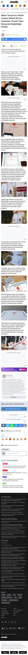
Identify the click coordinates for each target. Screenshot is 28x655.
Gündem (9, 12)
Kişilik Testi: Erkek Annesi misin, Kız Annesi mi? (12, 512)
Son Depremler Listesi (6, 545)
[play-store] (13, 628)
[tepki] (2, 439)
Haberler (3, 12)
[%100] (12, 5)
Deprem (9, 594)
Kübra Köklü (12, 34)
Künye (14, 613)
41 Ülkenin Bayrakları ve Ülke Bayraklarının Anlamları (13, 582)
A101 (16, 597)
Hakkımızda (3, 608)
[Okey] (8, 5)
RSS (14, 615)
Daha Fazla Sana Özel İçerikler (13, 408)
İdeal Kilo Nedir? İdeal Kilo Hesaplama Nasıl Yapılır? (12, 573)
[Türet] (20, 5)
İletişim (2, 617)
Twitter (3, 594)
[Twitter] (8, 622)
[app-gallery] (22, 628)
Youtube (20, 594)
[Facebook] (5, 622)
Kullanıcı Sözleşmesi (18, 610)
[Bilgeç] (24, 5)
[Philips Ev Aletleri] (3, 5)
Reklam (3, 615)
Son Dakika (4, 600)
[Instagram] (2, 622)
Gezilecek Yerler (5, 602)
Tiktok (20, 597)
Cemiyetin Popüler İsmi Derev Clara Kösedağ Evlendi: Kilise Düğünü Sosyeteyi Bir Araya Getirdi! (14, 466)
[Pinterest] (15, 622)
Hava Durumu (4, 542)
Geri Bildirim (4, 610)
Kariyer (15, 608)
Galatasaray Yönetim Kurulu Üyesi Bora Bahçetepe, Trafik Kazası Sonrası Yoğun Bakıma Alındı (13, 486)
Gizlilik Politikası (4, 612)
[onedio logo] (13, 637)
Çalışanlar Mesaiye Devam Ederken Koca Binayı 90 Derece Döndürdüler (13, 480)
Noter (3, 30)
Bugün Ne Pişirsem (13, 600)
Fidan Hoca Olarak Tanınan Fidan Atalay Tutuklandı (12, 531)
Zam (14, 594)
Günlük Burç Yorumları (7, 597)
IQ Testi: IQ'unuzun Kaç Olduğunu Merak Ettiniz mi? (13, 588)
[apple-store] (5, 628)
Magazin (5, 463)
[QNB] (16, 5)
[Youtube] (12, 622)
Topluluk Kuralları (5, 613)
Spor (4, 483)
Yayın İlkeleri (16, 612)
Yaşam (4, 476)
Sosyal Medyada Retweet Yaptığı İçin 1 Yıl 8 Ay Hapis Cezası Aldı (14, 473)
